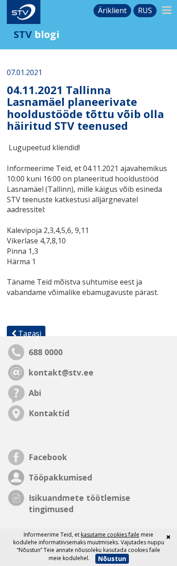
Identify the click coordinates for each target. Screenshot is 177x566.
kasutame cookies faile (110, 534)
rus (145, 10)
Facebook (48, 457)
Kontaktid (49, 413)
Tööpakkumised (60, 477)
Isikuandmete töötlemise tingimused (79, 503)
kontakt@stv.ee (61, 372)
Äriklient (112, 10)
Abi (35, 392)
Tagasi (28, 333)
